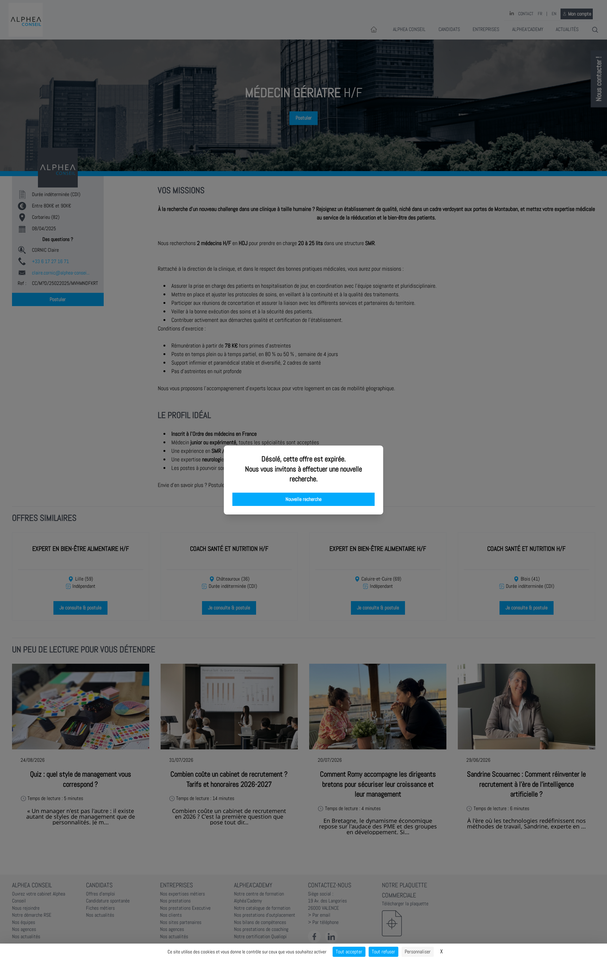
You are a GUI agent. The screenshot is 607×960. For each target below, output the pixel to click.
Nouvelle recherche (303, 499)
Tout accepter (349, 951)
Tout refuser (383, 951)
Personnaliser (418, 951)
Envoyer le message (536, 177)
